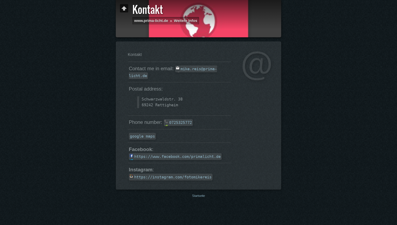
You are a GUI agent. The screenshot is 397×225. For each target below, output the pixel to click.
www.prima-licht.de (151, 21)
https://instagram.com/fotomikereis (173, 177)
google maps (142, 136)
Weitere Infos (185, 21)
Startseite (198, 195)
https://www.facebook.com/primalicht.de (177, 156)
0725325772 (180, 122)
